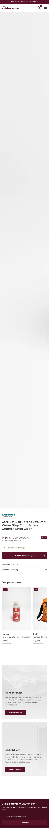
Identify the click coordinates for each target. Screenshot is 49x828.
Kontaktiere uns (15, 712)
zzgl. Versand (15, 541)
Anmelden (24, 822)
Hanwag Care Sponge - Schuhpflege (16, 637)
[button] (24, 564)
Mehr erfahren (15, 769)
